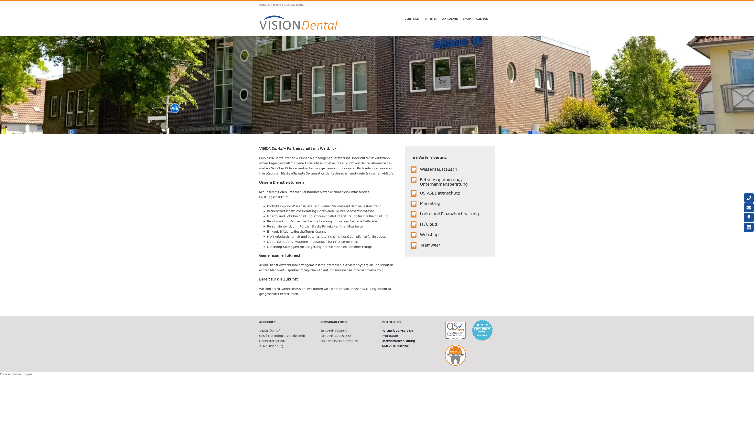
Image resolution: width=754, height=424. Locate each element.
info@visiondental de (294, 4)
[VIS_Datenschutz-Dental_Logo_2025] (482, 321)
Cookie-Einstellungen (16, 374)
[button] (450, 169)
